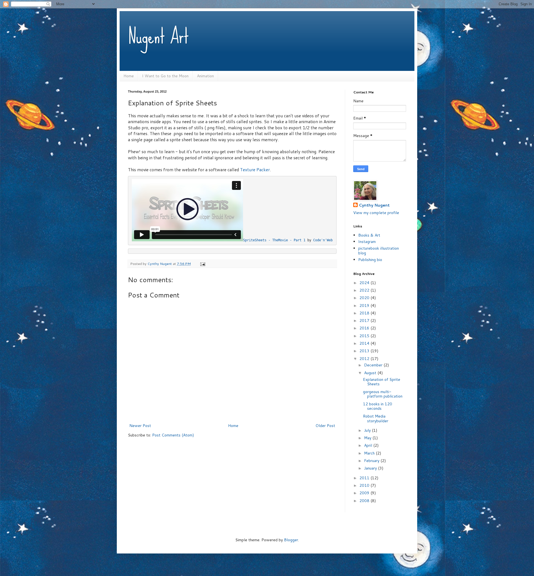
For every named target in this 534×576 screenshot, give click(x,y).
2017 (364, 320)
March (370, 453)
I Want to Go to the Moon (165, 76)
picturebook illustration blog (378, 250)
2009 (364, 493)
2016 (364, 328)
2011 (364, 478)
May (368, 438)
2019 (364, 305)
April (368, 445)
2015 (364, 336)
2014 (364, 343)
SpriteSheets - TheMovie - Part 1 (274, 240)
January (371, 468)
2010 (364, 485)
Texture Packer (255, 170)
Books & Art (369, 235)
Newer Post (140, 425)
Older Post (325, 425)
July (368, 430)
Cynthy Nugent (374, 205)
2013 (364, 351)
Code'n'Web (323, 240)
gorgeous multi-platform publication (382, 394)
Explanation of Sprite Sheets (381, 382)
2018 (364, 313)
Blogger (291, 540)
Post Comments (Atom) (173, 435)
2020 (364, 298)
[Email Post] (202, 263)
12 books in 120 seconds (377, 406)
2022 (364, 290)
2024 (364, 282)
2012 (364, 358)
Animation (205, 76)
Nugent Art (158, 36)
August (370, 373)
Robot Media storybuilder (375, 418)
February (372, 460)
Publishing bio (370, 259)
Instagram (367, 241)
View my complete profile (376, 212)
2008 (364, 500)
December (374, 365)
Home (128, 76)
